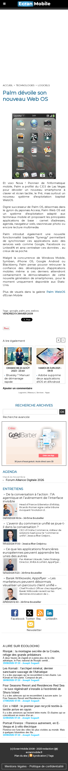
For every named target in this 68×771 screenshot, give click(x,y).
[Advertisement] (34, 45)
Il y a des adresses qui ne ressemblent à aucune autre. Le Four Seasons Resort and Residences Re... (32, 697)
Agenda (10, 472)
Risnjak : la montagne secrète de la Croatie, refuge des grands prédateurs (31, 653)
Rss (38, 618)
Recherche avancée (16, 417)
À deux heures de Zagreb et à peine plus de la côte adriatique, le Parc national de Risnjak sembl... (28, 659)
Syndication (39, 755)
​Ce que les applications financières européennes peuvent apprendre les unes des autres (31, 552)
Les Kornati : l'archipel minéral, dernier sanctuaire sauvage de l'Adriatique (28, 670)
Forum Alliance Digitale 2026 (25, 480)
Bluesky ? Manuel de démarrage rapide (16, 377)
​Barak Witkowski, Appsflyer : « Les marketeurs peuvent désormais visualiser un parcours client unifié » (29, 581)
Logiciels (44, 85)
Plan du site (20, 755)
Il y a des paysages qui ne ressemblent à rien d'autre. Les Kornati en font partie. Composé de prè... (32, 676)
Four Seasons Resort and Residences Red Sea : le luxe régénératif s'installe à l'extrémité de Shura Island (33, 689)
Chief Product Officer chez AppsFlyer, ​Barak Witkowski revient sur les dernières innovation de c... (41, 591)
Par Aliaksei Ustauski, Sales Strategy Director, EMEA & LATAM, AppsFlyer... (40, 560)
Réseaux (31, 392)
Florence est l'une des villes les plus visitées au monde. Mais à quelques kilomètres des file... (34, 731)
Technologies (25, 85)
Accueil (8, 85)
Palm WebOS (56, 291)
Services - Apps (43, 392)
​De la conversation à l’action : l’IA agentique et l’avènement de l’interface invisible (33, 498)
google (14, 310)
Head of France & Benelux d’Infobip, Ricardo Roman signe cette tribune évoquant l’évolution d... (39, 507)
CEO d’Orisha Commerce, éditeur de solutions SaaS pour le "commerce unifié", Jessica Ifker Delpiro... (40, 533)
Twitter (30, 618)
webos (35, 310)
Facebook (17, 618)
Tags (51, 755)
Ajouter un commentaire (17, 388)
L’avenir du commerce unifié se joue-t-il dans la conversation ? (34, 525)
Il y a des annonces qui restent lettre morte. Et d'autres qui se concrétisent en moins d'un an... (34, 714)
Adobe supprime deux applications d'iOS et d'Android (48, 377)
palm (22, 310)
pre (28, 310)
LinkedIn (51, 618)
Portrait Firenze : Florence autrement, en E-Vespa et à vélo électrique (31, 724)
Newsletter (34, 630)
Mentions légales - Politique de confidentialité (34, 766)
